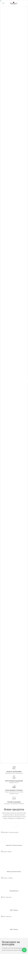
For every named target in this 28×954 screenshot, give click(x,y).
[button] (26, 381)
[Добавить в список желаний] (25, 833)
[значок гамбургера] (3, 3)
